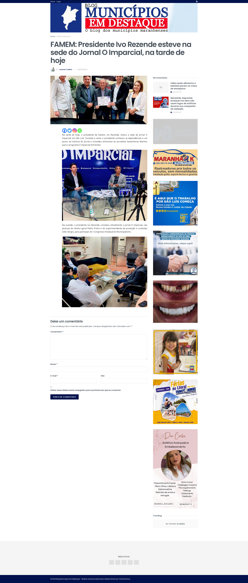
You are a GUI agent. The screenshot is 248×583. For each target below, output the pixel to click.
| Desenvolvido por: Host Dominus (117, 579)
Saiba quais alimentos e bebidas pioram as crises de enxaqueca (184, 86)
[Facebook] (64, 130)
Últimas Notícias (63, 36)
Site (102, 376)
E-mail (54, 376)
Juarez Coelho (65, 69)
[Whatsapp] (79, 130)
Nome (54, 364)
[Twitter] (69, 130)
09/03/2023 (82, 69)
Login (59, 1)
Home (52, 1)
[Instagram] (74, 130)
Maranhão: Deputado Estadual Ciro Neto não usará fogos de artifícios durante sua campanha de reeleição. (183, 103)
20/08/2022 (176, 112)
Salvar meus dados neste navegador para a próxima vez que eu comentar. (85, 390)
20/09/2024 (176, 92)
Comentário (57, 331)
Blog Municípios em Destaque (68, 579)
